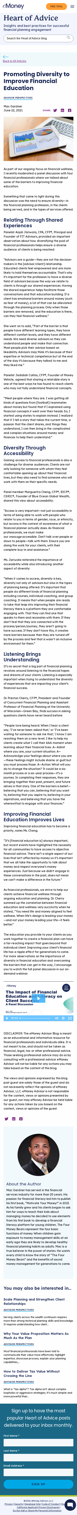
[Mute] (56, 1018)
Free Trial (56, 6)
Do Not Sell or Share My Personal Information (37, 1511)
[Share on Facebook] (69, 110)
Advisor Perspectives (18, 97)
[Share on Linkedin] (62, 110)
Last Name (11, 1450)
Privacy (9, 1504)
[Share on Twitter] (55, 110)
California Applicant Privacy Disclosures (38, 1507)
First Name (11, 1435)
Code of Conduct (51, 1504)
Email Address (14, 1465)
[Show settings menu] (63, 1018)
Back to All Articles (14, 61)
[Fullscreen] (70, 1018)
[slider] (35, 1018)
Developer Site (32, 1504)
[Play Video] (7, 1018)
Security (18, 1504)
